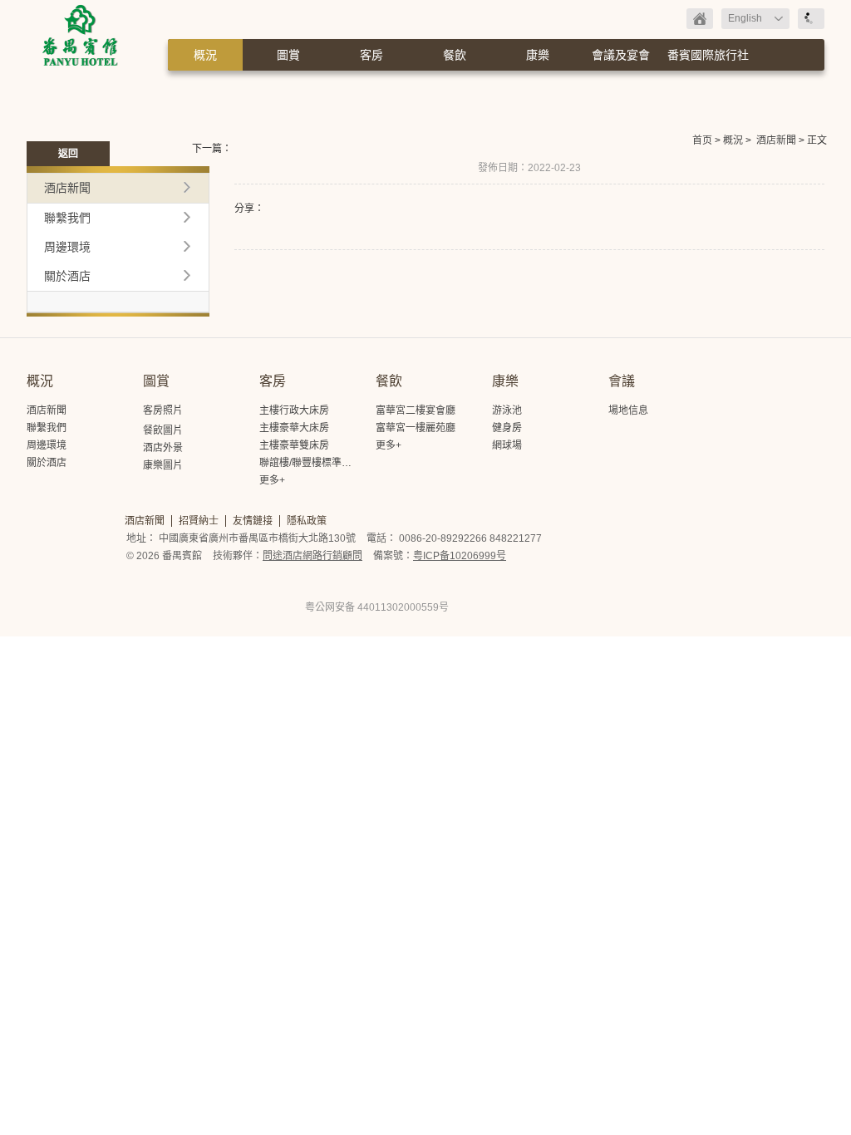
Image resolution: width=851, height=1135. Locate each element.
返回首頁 (699, 18)
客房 (371, 54)
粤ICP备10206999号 (459, 556)
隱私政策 (307, 521)
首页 (702, 140)
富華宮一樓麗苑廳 (415, 428)
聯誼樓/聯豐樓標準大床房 (315, 463)
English (745, 18)
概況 (205, 54)
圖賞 (288, 54)
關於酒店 (67, 276)
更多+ (272, 480)
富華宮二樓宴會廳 (415, 410)
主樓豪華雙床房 (294, 445)
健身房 (507, 428)
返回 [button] (68, 154)
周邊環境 (67, 246)
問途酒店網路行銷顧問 (312, 556)
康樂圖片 (163, 465)
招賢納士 (199, 521)
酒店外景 (163, 448)
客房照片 (163, 410)
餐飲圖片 (163, 430)
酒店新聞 (776, 140)
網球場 (507, 445)
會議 (621, 381)
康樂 (537, 54)
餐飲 (454, 54)
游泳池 (507, 410)
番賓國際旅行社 (708, 54)
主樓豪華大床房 (294, 428)
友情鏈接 (253, 521)
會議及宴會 (621, 54)
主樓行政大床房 (294, 410)
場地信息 (628, 410)
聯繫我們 (67, 217)
